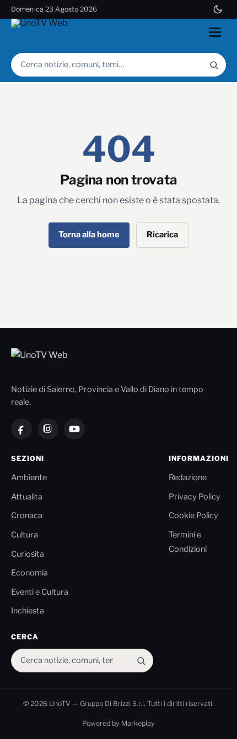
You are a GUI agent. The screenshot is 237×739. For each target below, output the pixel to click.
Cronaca (26, 515)
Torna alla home (89, 235)
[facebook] (21, 429)
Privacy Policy (194, 497)
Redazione (188, 477)
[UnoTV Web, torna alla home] (40, 32)
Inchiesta (27, 611)
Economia (29, 573)
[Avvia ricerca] (213, 64)
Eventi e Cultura (39, 592)
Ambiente (29, 477)
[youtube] (74, 429)
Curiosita (27, 554)
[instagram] (47, 429)
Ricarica (162, 235)
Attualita (26, 497)
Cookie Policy (193, 515)
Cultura (24, 535)
